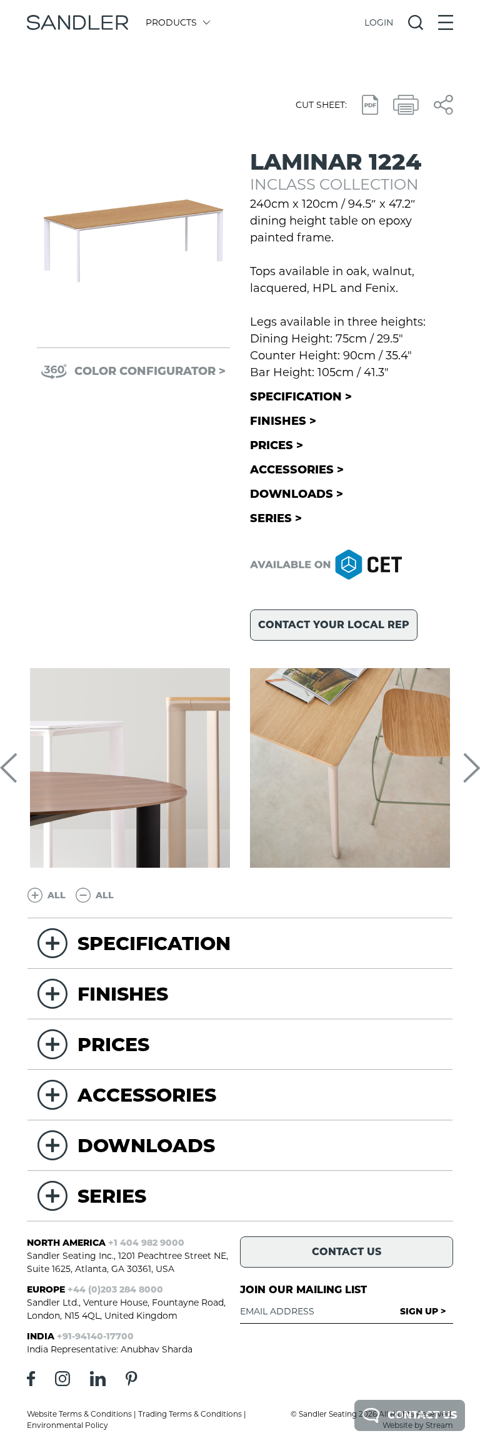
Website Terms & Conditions (79, 1414)
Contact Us (422, 1415)
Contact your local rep (333, 625)
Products (171, 22)
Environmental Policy (67, 1425)
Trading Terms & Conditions (190, 1414)
